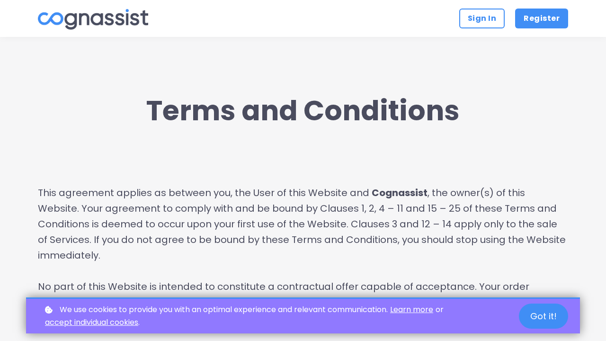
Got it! (543, 316)
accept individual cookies (91, 322)
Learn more (411, 309)
